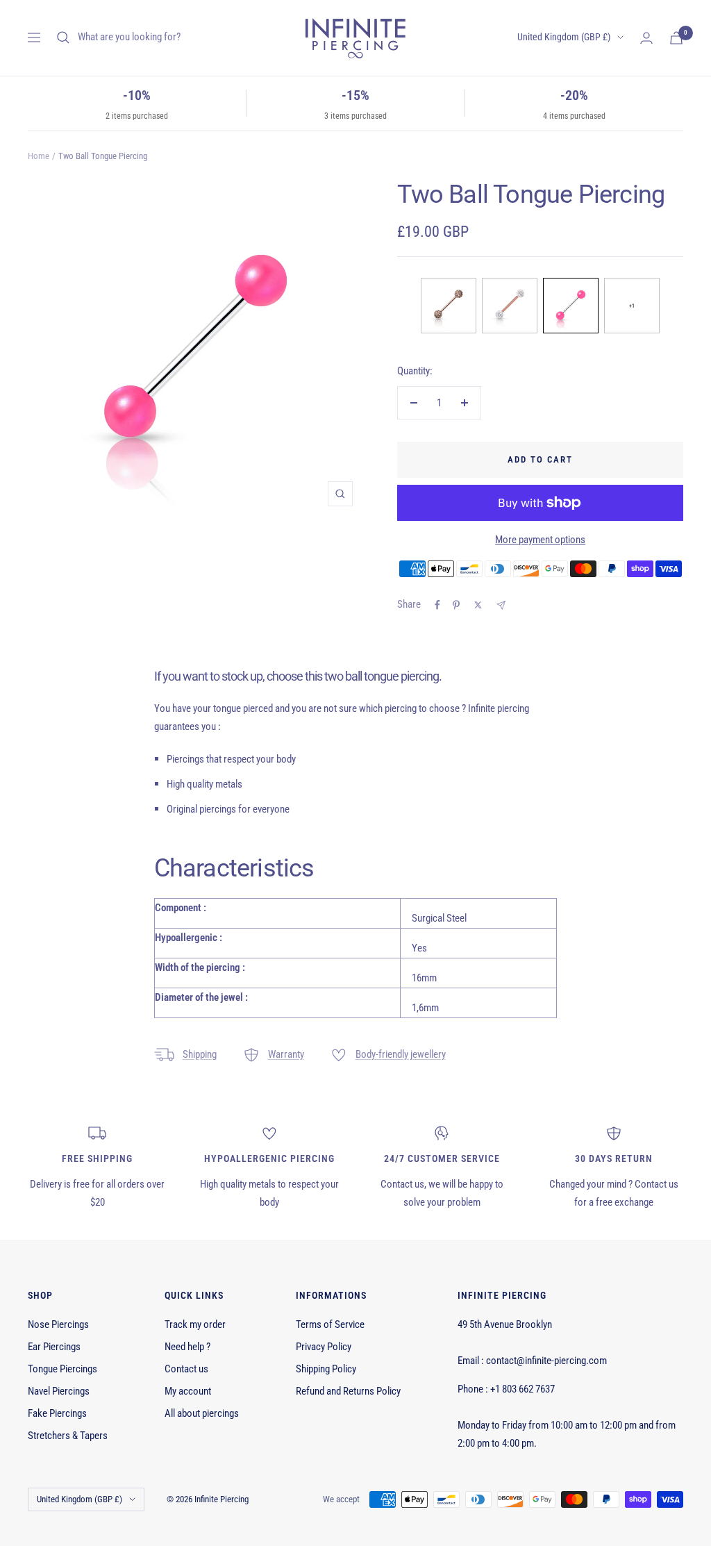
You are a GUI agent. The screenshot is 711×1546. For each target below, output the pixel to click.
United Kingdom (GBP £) (563, 36)
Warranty (286, 1054)
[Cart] (676, 37)
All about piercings (202, 1413)
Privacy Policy (323, 1346)
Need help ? (187, 1346)
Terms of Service (330, 1324)
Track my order (195, 1324)
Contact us (186, 1369)
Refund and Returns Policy (348, 1391)
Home (38, 156)
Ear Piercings (54, 1346)
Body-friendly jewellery (401, 1054)
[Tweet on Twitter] (478, 605)
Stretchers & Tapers (68, 1435)
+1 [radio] (632, 306)
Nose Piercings (58, 1324)
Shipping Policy (326, 1369)
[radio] (448, 305)
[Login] (646, 38)
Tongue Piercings (62, 1369)
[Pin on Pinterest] (456, 605)
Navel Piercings (59, 1391)
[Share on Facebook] (437, 605)
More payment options (540, 539)
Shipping (200, 1054)
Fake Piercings (57, 1413)
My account (188, 1391)
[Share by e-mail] (500, 605)
